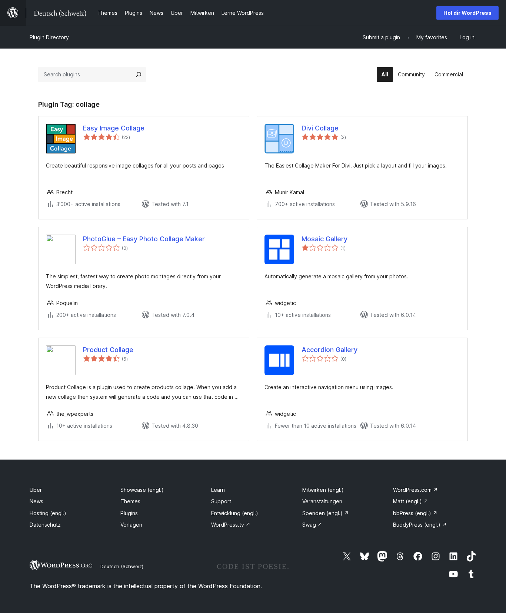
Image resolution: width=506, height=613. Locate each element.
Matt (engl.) (410, 501)
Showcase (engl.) (142, 490)
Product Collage (108, 350)
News (36, 501)
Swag (312, 524)
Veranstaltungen (322, 501)
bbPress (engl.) (415, 513)
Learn (218, 490)
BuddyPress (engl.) (420, 524)
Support (221, 501)
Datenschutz (45, 524)
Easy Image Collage (113, 128)
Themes (130, 501)
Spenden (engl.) (325, 513)
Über (36, 490)
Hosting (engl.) (48, 513)
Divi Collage (320, 128)
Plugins (129, 513)
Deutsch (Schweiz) (121, 566)
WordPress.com (415, 490)
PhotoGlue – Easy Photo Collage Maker (144, 239)
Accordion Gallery (329, 350)
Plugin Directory (49, 37)
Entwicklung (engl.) (234, 513)
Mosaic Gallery (324, 239)
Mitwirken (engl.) (323, 490)
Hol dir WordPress (467, 13)
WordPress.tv (230, 524)
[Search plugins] (138, 74)
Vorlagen (131, 524)
